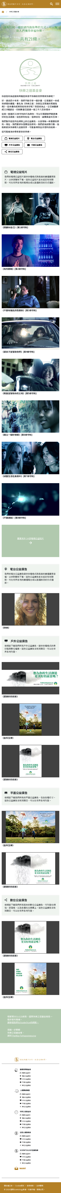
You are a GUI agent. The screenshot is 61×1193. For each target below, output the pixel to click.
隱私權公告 (8, 1185)
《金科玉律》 (8, 737)
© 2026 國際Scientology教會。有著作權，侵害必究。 (24, 1189)
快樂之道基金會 (25, 1111)
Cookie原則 (20, 1185)
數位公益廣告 (13, 151)
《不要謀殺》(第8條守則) (14, 517)
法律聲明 (39, 1185)
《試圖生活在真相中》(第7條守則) (18, 476)
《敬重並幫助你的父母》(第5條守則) (19, 393)
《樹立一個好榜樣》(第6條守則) (17, 434)
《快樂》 (6, 627)
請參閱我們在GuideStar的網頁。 (23, 1022)
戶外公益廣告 (14, 145)
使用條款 (30, 1185)
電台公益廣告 (36, 138)
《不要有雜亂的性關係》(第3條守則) (19, 310)
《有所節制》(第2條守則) (14, 268)
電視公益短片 (14, 138)
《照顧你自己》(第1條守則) (15, 227)
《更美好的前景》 (10, 696)
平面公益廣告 (36, 145)
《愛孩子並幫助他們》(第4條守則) (18, 351)
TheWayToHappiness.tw (24, 1035)
